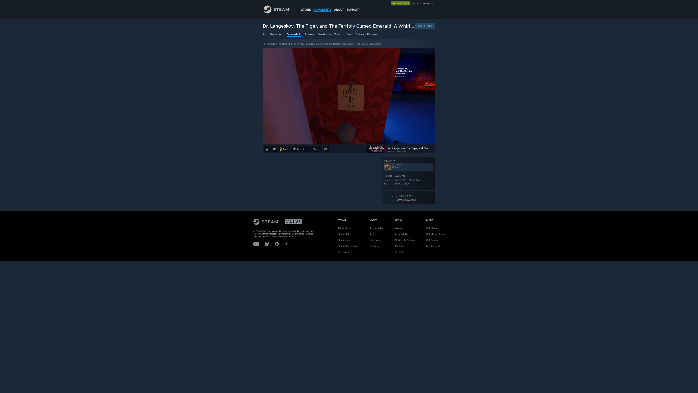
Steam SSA (344, 234)
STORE (306, 9)
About (339, 9)
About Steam (345, 228)
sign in (415, 3)
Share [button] (316, 149)
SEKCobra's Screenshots (369, 44)
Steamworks (344, 240)
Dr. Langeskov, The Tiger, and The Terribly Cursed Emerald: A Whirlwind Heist (301, 44)
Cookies (399, 246)
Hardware (375, 240)
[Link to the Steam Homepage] (277, 12)
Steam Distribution (348, 246)
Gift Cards (343, 252)
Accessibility (401, 234)
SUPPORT (353, 9)
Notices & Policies (405, 240)
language (427, 3)
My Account (433, 246)
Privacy (399, 228)
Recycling (375, 246)
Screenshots (348, 44)
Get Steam (432, 228)
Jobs (372, 234)
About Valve (376, 228)
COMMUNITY (322, 9)
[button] (267, 149)
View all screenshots (397, 151)
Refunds (399, 252)
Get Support (433, 240)
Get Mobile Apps (435, 234)
